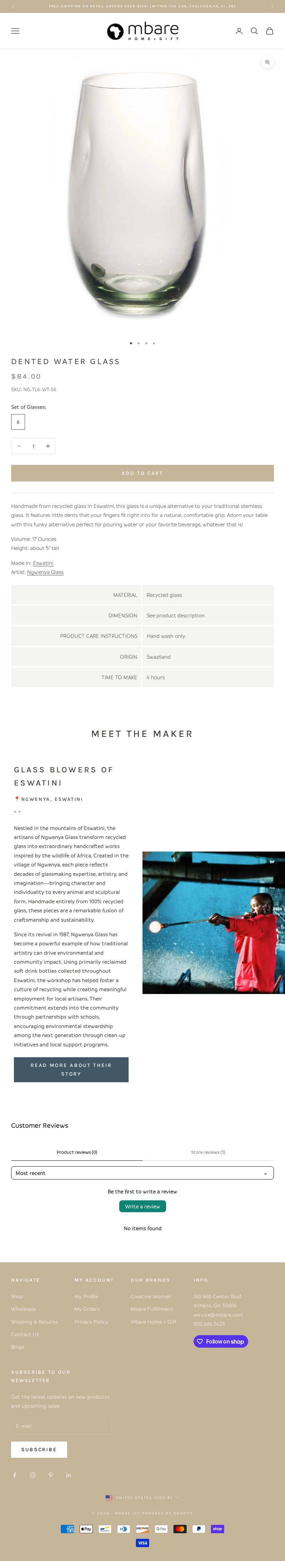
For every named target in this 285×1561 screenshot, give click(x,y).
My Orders (87, 1308)
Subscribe (39, 1449)
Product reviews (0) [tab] (77, 1152)
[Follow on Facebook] (14, 1475)
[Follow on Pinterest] (50, 1475)
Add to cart (142, 473)
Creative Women (151, 1296)
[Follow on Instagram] (32, 1475)
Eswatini (43, 562)
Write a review (142, 1206)
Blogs (17, 1346)
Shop (17, 1296)
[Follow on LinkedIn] (68, 1475)
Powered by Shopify (167, 1513)
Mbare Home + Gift (154, 1321)
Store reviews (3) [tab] (208, 1152)
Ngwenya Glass (45, 571)
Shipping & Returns (34, 1321)
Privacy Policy (91, 1321)
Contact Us (25, 1334)
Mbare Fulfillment (152, 1308)
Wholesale (23, 1308)
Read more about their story (71, 1069)
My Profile (86, 1296)
